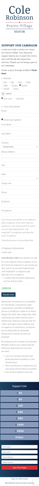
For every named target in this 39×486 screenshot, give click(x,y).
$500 (6, 85)
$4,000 (6, 89)
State (3, 174)
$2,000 (24, 85)
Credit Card (6, 252)
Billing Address (8, 151)
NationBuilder (10, 483)
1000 (19, 424)
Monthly (20, 98)
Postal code (6, 183)
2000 (19, 431)
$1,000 (14, 85)
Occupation (6, 210)
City (3, 165)
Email (4, 110)
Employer (5, 201)
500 (19, 418)
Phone (4, 192)
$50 (12, 82)
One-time (8, 98)
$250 (28, 82)
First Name (6, 124)
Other (16, 89)
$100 (20, 82)
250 (19, 412)
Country (5, 142)
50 (19, 399)
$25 (5, 82)
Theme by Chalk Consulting (24, 483)
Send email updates (12, 120)
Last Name (6, 133)
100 (19, 405)
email (25, 478)
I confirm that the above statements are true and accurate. (19, 279)
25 (19, 393)
